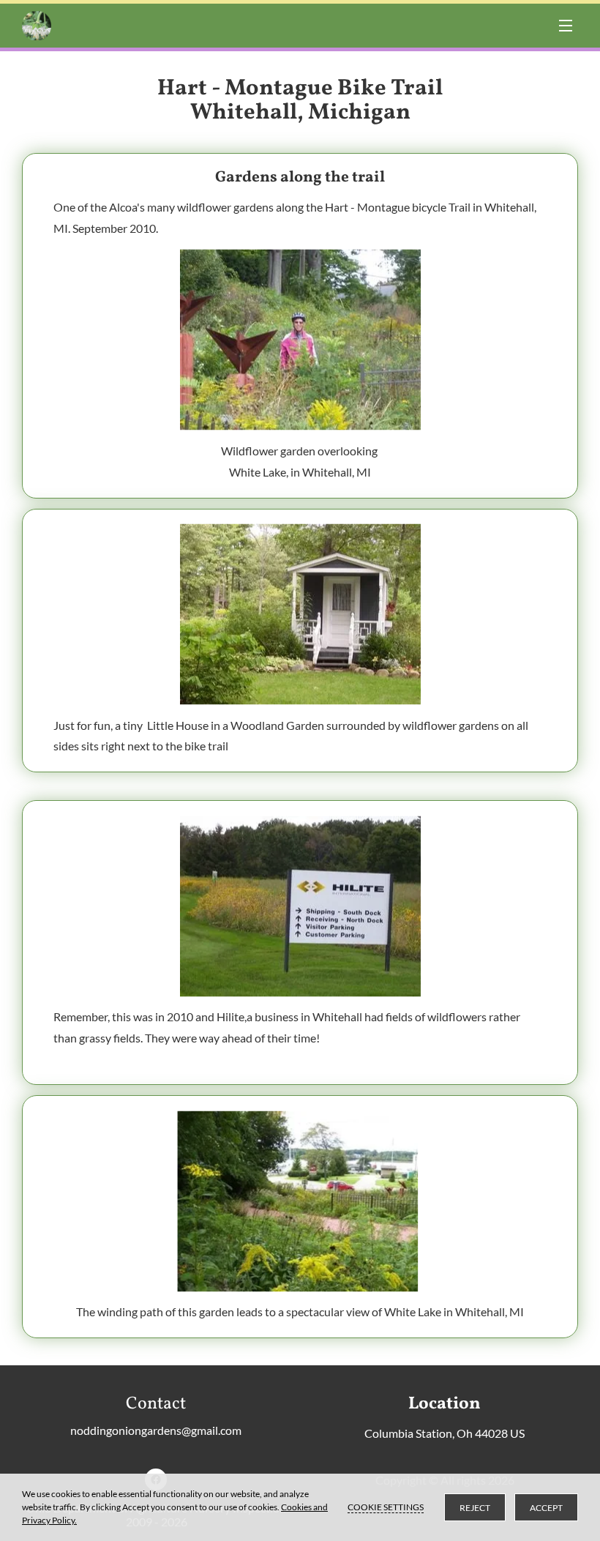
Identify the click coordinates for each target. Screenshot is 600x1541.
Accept (546, 1507)
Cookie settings (386, 1506)
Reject (475, 1507)
